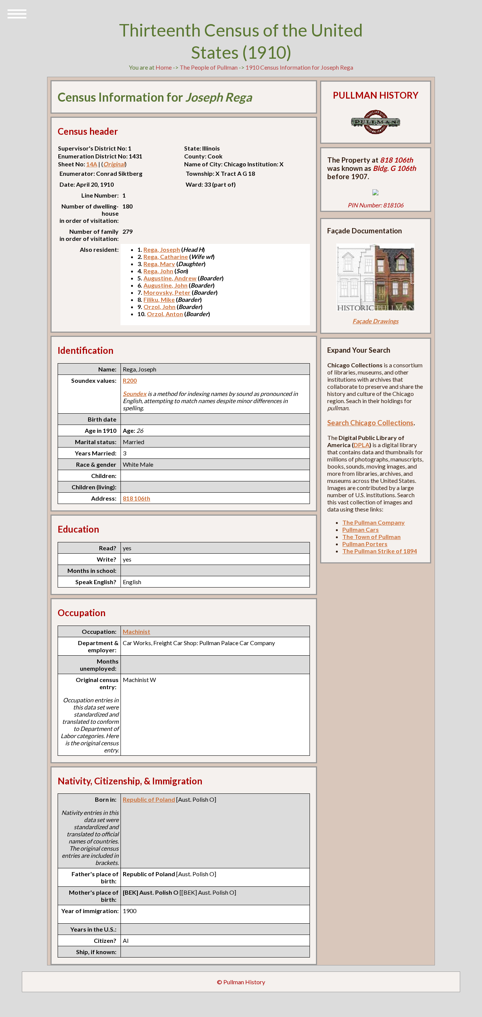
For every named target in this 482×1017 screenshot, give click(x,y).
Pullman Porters (364, 543)
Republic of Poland (149, 799)
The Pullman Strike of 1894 (379, 550)
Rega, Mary (159, 263)
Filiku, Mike (159, 299)
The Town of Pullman (371, 536)
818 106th (136, 498)
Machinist (136, 631)
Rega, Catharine (165, 256)
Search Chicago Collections (370, 423)
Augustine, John (165, 285)
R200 (130, 380)
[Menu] (17, 13)
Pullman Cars (360, 529)
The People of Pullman (209, 67)
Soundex (134, 393)
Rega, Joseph (161, 249)
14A (91, 163)
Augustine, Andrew (170, 278)
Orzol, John (159, 306)
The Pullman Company (373, 522)
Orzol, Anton (165, 313)
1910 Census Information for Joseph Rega (299, 67)
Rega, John (158, 270)
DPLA (361, 444)
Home (164, 67)
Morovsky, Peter (167, 292)
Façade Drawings (375, 320)
